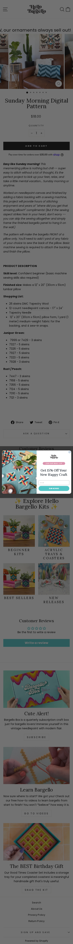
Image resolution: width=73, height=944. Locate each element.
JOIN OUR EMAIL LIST (53, 463)
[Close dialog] (69, 452)
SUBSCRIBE (54, 488)
